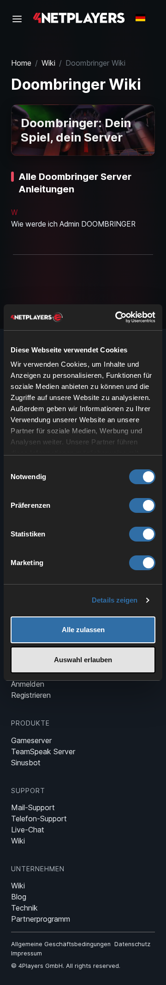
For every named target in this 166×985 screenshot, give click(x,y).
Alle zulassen (83, 630)
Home (21, 63)
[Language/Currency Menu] (140, 17)
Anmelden (27, 684)
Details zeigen (114, 600)
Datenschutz (132, 944)
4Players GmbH (40, 965)
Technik (24, 907)
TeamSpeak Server (43, 751)
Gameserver (31, 740)
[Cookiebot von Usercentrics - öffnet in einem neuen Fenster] (117, 317)
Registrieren (31, 695)
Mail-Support (33, 807)
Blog (18, 896)
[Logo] (79, 17)
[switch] (142, 505)
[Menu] (20, 18)
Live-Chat (27, 829)
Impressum (26, 953)
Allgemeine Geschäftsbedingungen (61, 944)
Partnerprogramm (40, 918)
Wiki (48, 63)
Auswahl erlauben (83, 660)
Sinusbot (26, 762)
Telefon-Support (39, 818)
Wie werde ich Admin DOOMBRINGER (73, 224)
